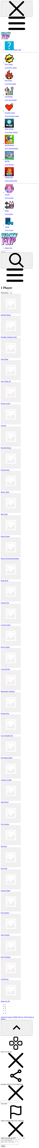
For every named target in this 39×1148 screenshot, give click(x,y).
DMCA (16, 1017)
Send (3, 1146)
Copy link (4, 1104)
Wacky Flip (8, 248)
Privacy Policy (23, 1017)
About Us (4, 1017)
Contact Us (10, 1017)
